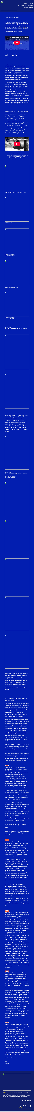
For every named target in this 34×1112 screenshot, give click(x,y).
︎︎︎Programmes (29, 5)
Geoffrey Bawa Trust (8, 1092)
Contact (31, 9)
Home (25, 3)
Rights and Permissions (25, 1107)
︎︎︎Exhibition (21, 5)
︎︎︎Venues (25, 7)
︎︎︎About (30, 3)
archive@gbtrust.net (22, 27)
